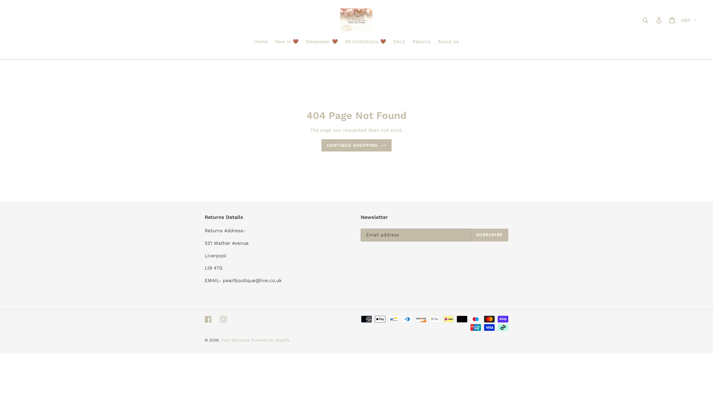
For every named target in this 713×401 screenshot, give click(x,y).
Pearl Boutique (235, 340)
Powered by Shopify (270, 340)
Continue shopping (352, 145)
